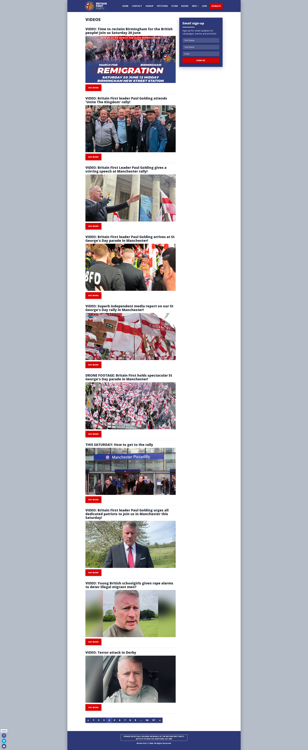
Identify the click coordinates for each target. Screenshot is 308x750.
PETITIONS (162, 6)
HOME (125, 6)
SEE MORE (93, 87)
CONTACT (137, 6)
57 (153, 720)
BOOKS (184, 6)
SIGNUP (149, 6)
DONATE (216, 6)
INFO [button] (195, 6)
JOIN (204, 6)
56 (147, 720)
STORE (174, 6)
